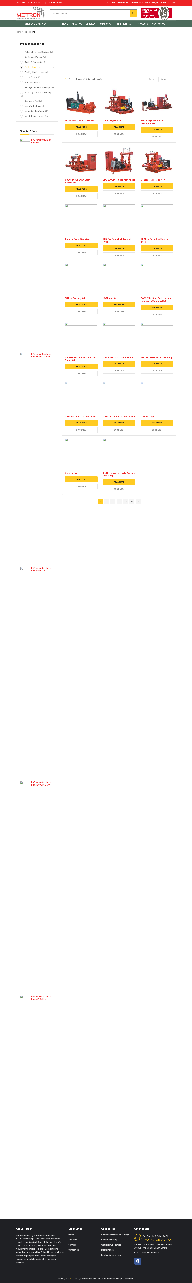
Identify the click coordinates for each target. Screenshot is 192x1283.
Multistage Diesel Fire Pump (79, 120)
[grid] (66, 79)
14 (132, 501)
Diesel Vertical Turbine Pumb (118, 357)
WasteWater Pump (33, 106)
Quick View (81, 134)
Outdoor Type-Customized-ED (119, 416)
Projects (143, 24)
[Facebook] (137, 1261)
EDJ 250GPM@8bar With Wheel (119, 180)
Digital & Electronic (33, 62)
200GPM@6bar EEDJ (113, 120)
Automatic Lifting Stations (37, 52)
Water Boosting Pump (34, 111)
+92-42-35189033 (157, 1240)
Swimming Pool (32, 101)
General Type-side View (153, 180)
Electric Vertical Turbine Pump (156, 357)
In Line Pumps (31, 77)
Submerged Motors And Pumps (39, 92)
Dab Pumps (105, 24)
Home (65, 24)
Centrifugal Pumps (33, 57)
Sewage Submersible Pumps (37, 87)
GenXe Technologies (106, 1278)
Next (138, 501)
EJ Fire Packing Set (75, 298)
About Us (77, 24)
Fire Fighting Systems (35, 72)
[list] (70, 79)
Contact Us (158, 24)
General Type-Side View (77, 239)
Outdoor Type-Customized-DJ (81, 416)
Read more (81, 127)
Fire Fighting (124, 24)
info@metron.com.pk (147, 1252)
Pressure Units (31, 82)
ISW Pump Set (110, 298)
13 (126, 501)
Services (91, 24)
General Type (147, 416)
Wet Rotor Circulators (34, 116)
